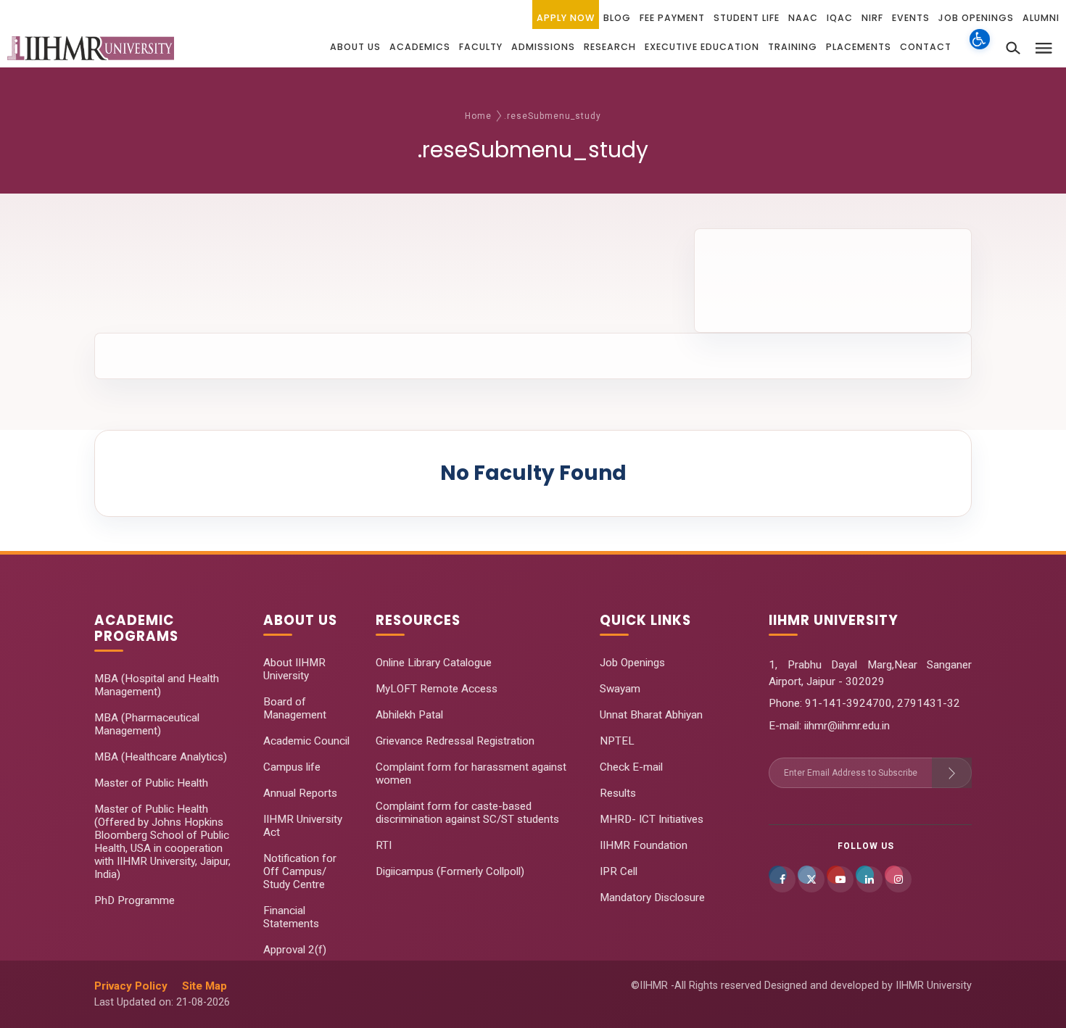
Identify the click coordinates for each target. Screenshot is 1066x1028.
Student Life (747, 18)
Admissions (543, 47)
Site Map (204, 985)
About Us (355, 47)
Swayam (620, 688)
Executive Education (702, 47)
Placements (858, 47)
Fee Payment (672, 18)
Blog (617, 18)
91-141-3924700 (847, 703)
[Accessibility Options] (980, 47)
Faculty (481, 47)
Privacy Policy (131, 985)
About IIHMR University (294, 669)
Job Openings (976, 18)
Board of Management (294, 708)
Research (610, 47)
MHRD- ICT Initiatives (651, 819)
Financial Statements (291, 917)
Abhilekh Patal (409, 714)
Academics (419, 47)
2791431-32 (928, 703)
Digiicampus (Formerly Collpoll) (450, 871)
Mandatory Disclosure (652, 897)
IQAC (840, 18)
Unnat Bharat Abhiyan (651, 714)
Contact (925, 47)
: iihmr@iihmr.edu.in (844, 725)
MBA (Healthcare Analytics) (160, 756)
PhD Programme (134, 900)
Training (792, 47)
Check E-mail (631, 767)
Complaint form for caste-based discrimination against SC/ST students (467, 813)
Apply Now (566, 18)
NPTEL (617, 740)
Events (911, 18)
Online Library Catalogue (434, 662)
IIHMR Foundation (643, 845)
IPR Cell (618, 871)
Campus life (292, 767)
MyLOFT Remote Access (436, 688)
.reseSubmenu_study (552, 116)
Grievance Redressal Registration (455, 740)
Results (618, 793)
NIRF (872, 18)
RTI (384, 845)
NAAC (803, 18)
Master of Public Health (151, 782)
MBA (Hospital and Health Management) (156, 685)
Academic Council (306, 740)
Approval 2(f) (294, 949)
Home (478, 116)
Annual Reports (300, 793)
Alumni (1040, 18)
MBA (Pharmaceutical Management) (146, 724)
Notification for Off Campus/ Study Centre (299, 871)
